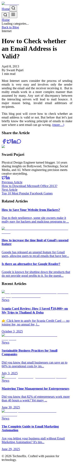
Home (6, 9)
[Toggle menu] (13, 14)
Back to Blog (10, 27)
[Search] (13, 8)
